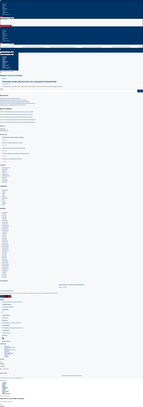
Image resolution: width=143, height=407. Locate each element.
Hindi (4, 172)
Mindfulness (4, 8)
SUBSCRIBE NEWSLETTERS (6, 25)
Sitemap (6, 355)
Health (3, 7)
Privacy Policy (7, 354)
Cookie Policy (7, 352)
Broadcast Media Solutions (9, 349)
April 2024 (4, 257)
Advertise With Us (6, 14)
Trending (4, 5)
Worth (3, 6)
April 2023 (4, 277)
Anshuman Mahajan (6, 304)
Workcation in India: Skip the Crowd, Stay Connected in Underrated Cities (29, 81)
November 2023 (5, 265)
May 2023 (4, 275)
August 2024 (4, 251)
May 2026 (4, 217)
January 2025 (5, 243)
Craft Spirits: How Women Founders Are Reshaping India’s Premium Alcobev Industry (63, 46)
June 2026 (4, 215)
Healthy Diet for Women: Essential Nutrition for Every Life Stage (13, 100)
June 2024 (4, 254)
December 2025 (5, 225)
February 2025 (5, 241)
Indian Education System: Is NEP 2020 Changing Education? (121, 46)
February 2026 (5, 222)
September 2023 (5, 268)
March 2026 (4, 220)
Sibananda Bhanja (6, 341)
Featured (4, 3)
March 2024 (4, 259)
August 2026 (4, 212)
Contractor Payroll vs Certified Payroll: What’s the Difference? (91, 46)
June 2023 (4, 273)
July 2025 (4, 233)
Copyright (6, 356)
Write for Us (7, 346)
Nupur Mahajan (5, 330)
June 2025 (4, 235)
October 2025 (5, 228)
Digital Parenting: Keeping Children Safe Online (10, 98)
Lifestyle (4, 9)
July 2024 (4, 252)
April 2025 (4, 238)
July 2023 (4, 272)
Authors (2, 299)
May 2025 (4, 236)
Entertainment (5, 12)
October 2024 (5, 247)
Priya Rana (4, 335)
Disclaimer (6, 350)
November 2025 (5, 226)
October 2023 (5, 267)
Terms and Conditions (8, 353)
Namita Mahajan (6, 325)
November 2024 (5, 246)
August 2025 (4, 231)
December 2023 (5, 264)
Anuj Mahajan (5, 309)
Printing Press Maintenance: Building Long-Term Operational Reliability (34, 46)
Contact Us (16, 23)
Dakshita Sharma (6, 315)
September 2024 (5, 249)
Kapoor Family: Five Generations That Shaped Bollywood (71, 284)
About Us (15, 22)
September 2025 (5, 230)
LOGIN (1, 16)
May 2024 (4, 256)
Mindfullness (5, 175)
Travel (3, 10)
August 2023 (4, 270)
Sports (3, 13)
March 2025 (4, 239)
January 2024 (5, 262)
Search (12, 17)
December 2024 (5, 244)
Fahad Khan (5, 320)
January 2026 (5, 223)
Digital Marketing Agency (9, 347)
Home (15, 21)
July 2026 (4, 214)
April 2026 (4, 218)
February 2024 (5, 260)
